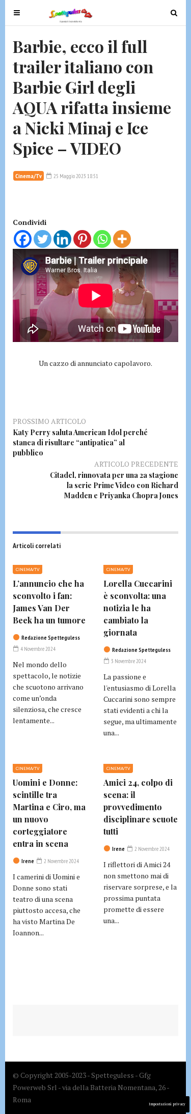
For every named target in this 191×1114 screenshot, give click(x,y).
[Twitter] (42, 239)
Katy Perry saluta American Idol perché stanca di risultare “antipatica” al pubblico (80, 442)
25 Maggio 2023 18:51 (75, 176)
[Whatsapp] (102, 239)
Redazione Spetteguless (50, 637)
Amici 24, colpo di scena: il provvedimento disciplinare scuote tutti (140, 807)
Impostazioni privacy (167, 1104)
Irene (27, 861)
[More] (122, 239)
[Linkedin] (62, 239)
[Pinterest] (82, 239)
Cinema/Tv (28, 176)
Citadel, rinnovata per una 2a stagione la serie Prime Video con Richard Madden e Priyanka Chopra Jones (114, 485)
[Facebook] (23, 239)
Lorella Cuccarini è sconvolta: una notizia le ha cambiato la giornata (137, 608)
